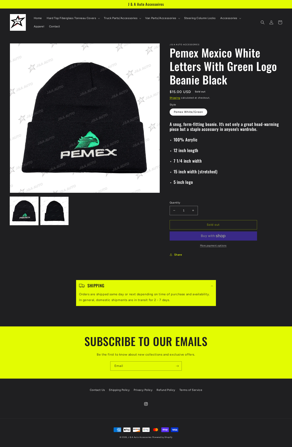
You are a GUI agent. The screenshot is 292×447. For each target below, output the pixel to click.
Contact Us (97, 390)
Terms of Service (190, 390)
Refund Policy (166, 390)
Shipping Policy (119, 390)
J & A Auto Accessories (139, 437)
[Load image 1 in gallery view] (24, 211)
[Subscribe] (177, 366)
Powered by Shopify (162, 437)
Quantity (175, 202)
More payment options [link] (213, 245)
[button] (73, 18)
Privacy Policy (143, 390)
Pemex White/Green (188, 112)
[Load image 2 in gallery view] (54, 211)
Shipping (175, 97)
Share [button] (178, 254)
